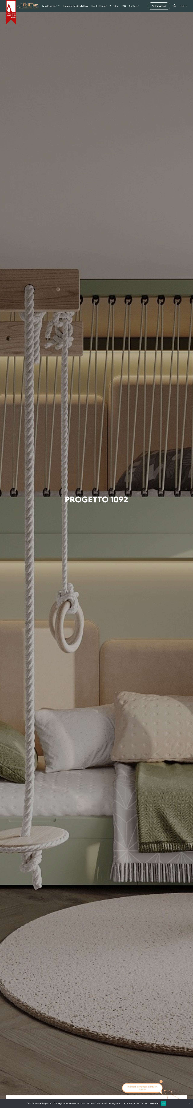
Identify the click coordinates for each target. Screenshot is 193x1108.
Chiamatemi (159, 6)
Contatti (133, 6)
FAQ (124, 6)
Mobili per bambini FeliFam (75, 6)
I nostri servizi (49, 6)
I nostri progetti (99, 6)
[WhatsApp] (174, 6)
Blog (116, 6)
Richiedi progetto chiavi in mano (142, 1088)
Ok (163, 1103)
